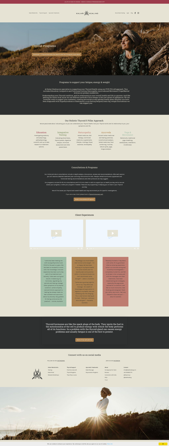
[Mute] (78, 248)
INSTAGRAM (61, 361)
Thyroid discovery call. (96, 194)
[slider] (56, 248)
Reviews (107, 372)
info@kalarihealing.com (130, 370)
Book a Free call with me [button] (84, 340)
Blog (132, 13)
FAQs (106, 377)
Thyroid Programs (71, 372)
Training (50, 370)
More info (110, 444)
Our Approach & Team (110, 370)
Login (128, 13)
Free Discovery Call (72, 370)
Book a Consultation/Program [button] (84, 199)
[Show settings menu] (81, 248)
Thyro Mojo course (72, 375)
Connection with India (110, 375)
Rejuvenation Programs (92, 372)
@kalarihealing (127, 377)
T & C (106, 380)
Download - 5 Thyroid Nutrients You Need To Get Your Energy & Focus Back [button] (56, 54)
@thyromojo (127, 375)
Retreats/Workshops (53, 375)
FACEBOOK (116, 361)
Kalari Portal (51, 372)
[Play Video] (31, 248)
